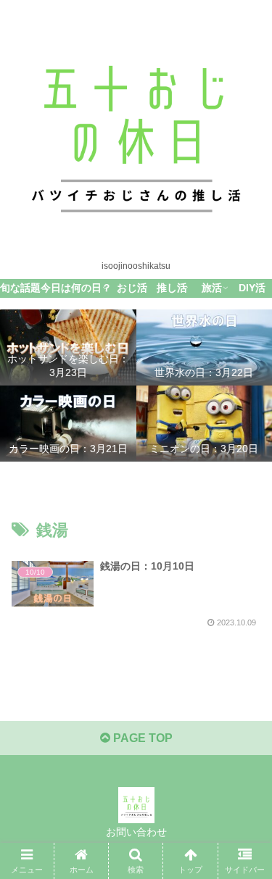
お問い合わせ (136, 832)
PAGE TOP (141, 738)
